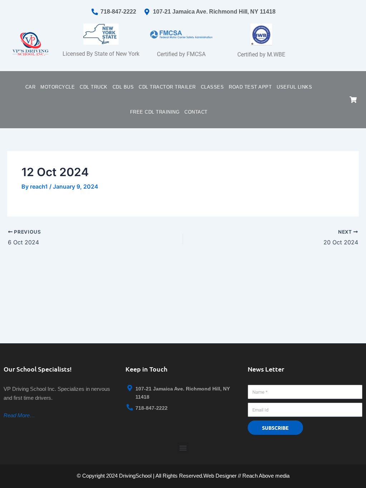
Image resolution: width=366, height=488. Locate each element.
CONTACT (196, 112)
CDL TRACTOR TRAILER (167, 87)
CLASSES (212, 87)
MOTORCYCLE (57, 87)
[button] (183, 448)
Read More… (19, 415)
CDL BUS (123, 87)
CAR (30, 87)
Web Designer (220, 476)
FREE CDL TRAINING (155, 112)
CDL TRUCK (94, 87)
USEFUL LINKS (294, 87)
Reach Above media (266, 476)
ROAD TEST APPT (250, 87)
